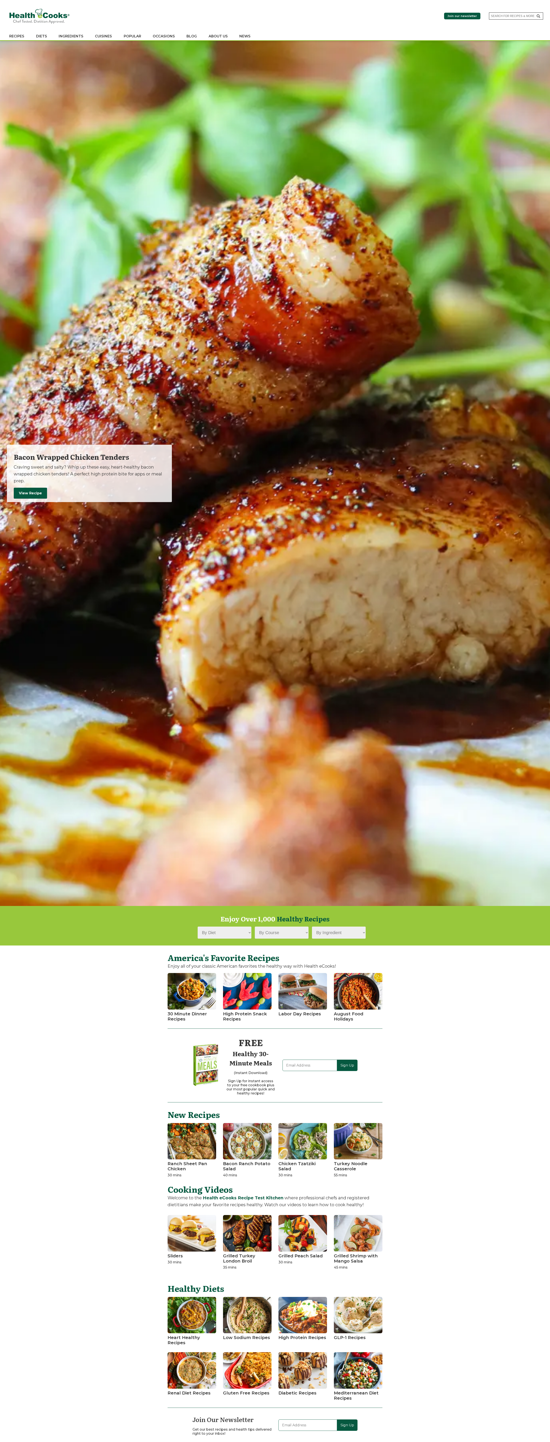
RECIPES (16, 36)
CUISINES (103, 36)
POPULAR (132, 36)
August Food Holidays (348, 1016)
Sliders (175, 1255)
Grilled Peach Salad (300, 1255)
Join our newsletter (462, 16)
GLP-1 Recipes (350, 1337)
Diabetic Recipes (297, 1393)
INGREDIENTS (71, 36)
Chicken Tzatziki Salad (297, 1166)
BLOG (191, 36)
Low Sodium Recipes (246, 1337)
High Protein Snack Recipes (245, 1016)
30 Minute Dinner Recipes (187, 1016)
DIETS (41, 36)
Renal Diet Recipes (189, 1393)
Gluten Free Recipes (246, 1393)
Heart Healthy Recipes (184, 1340)
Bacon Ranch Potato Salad (246, 1166)
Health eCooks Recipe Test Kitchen (243, 1197)
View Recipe (30, 493)
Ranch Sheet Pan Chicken (187, 1166)
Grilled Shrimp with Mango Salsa (356, 1258)
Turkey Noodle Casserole (350, 1166)
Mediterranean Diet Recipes (356, 1395)
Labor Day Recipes (299, 1013)
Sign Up (347, 1065)
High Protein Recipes (302, 1337)
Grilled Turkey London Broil (239, 1258)
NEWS (245, 36)
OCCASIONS (164, 36)
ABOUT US (218, 36)
